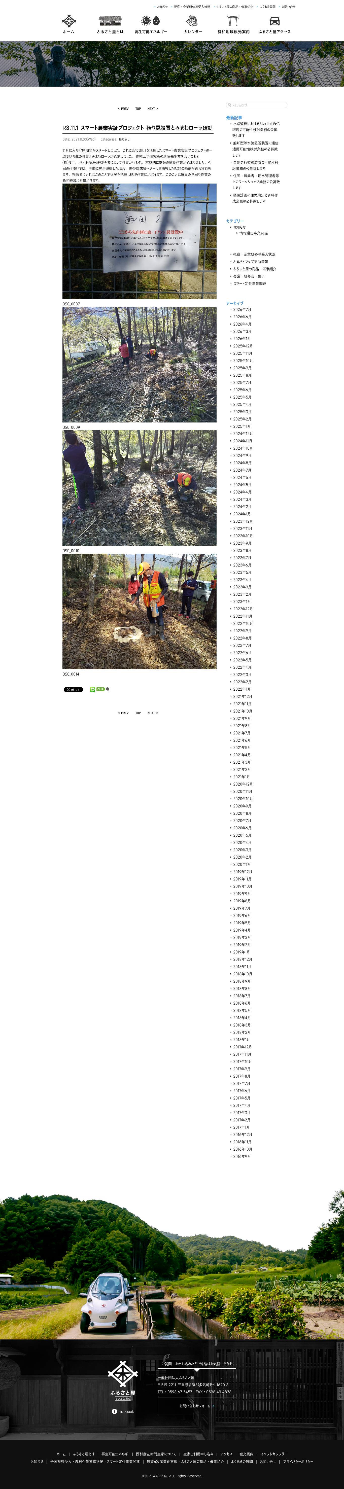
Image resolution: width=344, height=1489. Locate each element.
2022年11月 (242, 616)
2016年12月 (242, 1134)
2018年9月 (242, 981)
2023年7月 (242, 557)
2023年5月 (242, 572)
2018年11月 (242, 966)
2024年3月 (242, 499)
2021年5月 (242, 747)
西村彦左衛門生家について (156, 1454)
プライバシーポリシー (298, 1461)
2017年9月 (242, 1069)
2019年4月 (242, 930)
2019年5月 (242, 923)
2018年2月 (242, 1032)
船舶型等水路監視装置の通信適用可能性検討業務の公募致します (255, 149)
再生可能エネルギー (116, 1454)
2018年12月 (242, 959)
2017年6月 (242, 1090)
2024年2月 (242, 506)
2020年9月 (242, 806)
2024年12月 (243, 433)
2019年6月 (242, 915)
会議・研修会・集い (248, 276)
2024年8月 (242, 463)
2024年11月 (242, 441)
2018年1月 (241, 1039)
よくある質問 (268, 6)
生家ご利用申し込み (198, 1454)
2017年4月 (242, 1105)
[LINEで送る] (92, 689)
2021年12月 (242, 696)
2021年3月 (242, 762)
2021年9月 (242, 718)
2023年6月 (242, 565)
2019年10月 (242, 886)
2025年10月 (243, 360)
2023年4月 (242, 579)
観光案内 (246, 1454)
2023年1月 (242, 601)
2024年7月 (242, 470)
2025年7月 (242, 382)
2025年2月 (242, 419)
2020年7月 (242, 820)
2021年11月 (242, 703)
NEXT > (153, 108)
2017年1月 (241, 1127)
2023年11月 (242, 528)
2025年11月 (242, 353)
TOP (138, 108)
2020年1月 (242, 864)
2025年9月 (242, 368)
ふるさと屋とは (83, 1454)
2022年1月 (242, 689)
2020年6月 (242, 828)
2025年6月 (242, 390)
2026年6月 (242, 316)
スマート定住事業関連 (249, 283)
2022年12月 (243, 609)
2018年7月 (242, 996)
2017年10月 (242, 1061)
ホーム (61, 1454)
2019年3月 (242, 937)
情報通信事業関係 (253, 233)
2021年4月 (242, 755)
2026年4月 (242, 324)
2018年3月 (242, 1025)
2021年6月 (242, 740)
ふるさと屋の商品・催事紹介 (235, 6)
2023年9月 (242, 543)
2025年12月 (243, 346)
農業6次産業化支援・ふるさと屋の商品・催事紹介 (185, 1461)
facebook (126, 1411)
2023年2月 (242, 594)
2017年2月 (242, 1120)
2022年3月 (242, 674)
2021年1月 (241, 776)
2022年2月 (242, 682)
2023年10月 (243, 536)
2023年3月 (242, 587)
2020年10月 (243, 798)
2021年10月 (242, 711)
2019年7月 (242, 908)
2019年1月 (241, 952)
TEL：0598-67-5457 (175, 1392)
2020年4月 (242, 842)
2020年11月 (242, 791)
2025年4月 (242, 404)
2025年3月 (242, 411)
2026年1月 (242, 338)
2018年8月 (242, 988)
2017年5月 (242, 1098)
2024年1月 (242, 514)
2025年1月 (242, 426)
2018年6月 (242, 1003)
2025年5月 (242, 397)
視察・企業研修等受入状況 (192, 6)
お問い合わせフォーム (197, 1406)
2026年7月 (242, 309)
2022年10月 (243, 623)
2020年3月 (242, 850)
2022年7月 (242, 645)
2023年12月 (243, 521)
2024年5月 (242, 484)
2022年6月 (242, 652)
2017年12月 (242, 1047)
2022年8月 (242, 638)
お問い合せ (288, 6)
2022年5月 (242, 660)
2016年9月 (242, 1156)
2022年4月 (242, 667)
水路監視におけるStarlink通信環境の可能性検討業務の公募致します (256, 129)
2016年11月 (242, 1142)
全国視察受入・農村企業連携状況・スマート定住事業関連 (95, 1461)
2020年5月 (242, 835)
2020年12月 (243, 784)
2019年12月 (242, 871)
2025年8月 (242, 375)
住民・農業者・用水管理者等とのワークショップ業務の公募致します (256, 182)
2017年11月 (242, 1054)
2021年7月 (242, 733)
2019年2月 (242, 944)
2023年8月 (242, 550)
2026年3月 (242, 331)
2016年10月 (242, 1149)
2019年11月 (242, 879)
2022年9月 (242, 630)
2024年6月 (242, 477)
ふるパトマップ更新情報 (250, 261)
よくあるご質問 (242, 1461)
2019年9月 (242, 893)
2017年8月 (242, 1076)
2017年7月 (241, 1083)
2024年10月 (243, 448)
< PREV (123, 108)
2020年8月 (242, 813)
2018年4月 (242, 1017)
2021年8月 (242, 725)
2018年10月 (242, 974)
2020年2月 (242, 857)
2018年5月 (242, 1010)
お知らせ (162, 6)
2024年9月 (242, 455)
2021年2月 (242, 769)
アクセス (226, 1454)
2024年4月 (242, 492)
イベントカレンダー (274, 1454)
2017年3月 (242, 1112)
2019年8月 (242, 901)
